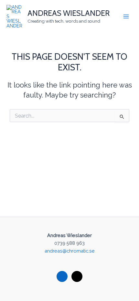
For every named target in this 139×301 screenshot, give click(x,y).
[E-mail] (76, 276)
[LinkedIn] (62, 276)
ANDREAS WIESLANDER (68, 13)
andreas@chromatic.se (70, 251)
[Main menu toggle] (126, 16)
